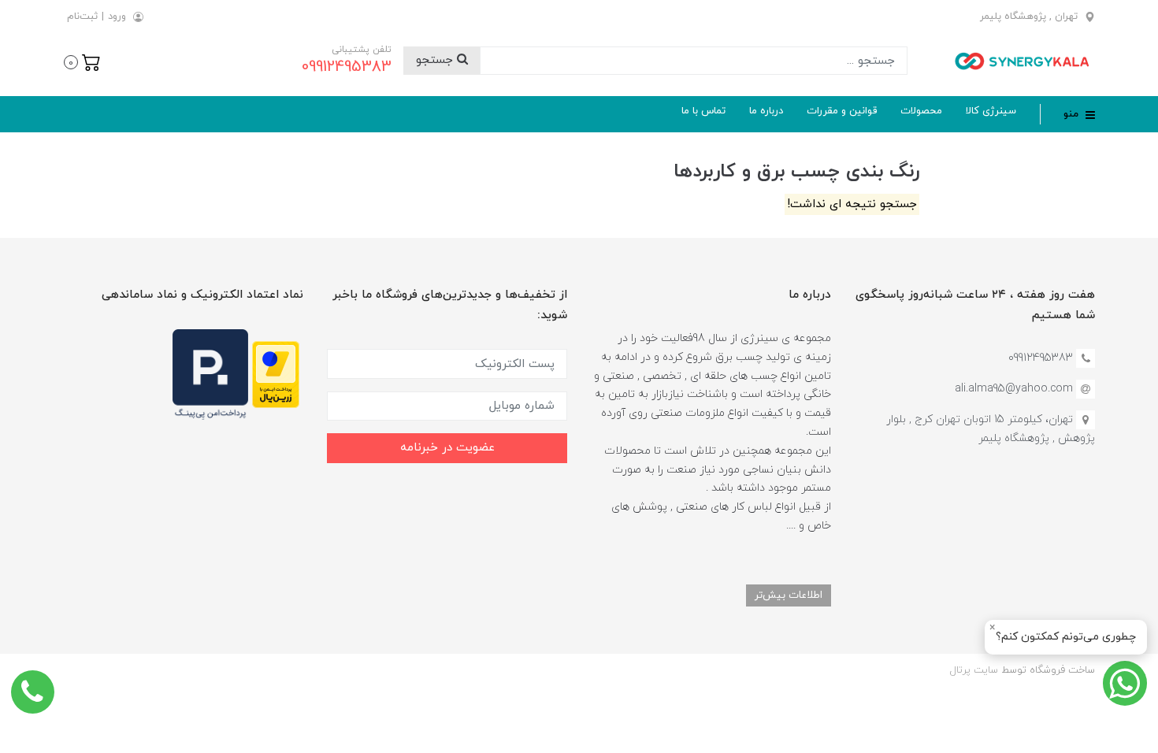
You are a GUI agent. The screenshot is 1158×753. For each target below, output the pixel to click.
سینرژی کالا (991, 111)
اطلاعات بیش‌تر (788, 595)
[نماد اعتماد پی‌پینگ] (210, 373)
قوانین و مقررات (842, 111)
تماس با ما (703, 111)
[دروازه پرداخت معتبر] (275, 373)
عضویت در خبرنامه (447, 448)
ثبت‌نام (82, 16)
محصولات (921, 111)
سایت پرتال (974, 670)
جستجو (436, 60)
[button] (82, 61)
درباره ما (766, 111)
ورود (117, 16)
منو (1072, 114)
